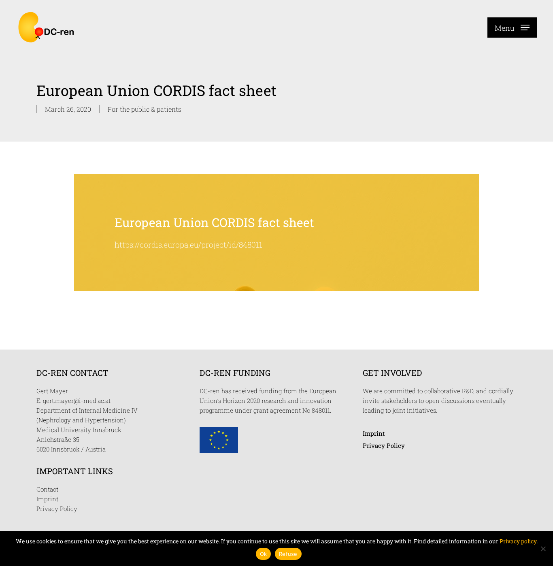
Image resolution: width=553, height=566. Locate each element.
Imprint (47, 499)
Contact (47, 489)
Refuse (288, 554)
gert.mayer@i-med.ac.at (77, 400)
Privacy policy (518, 541)
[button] (512, 27)
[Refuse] (543, 549)
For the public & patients (144, 109)
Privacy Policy (56, 509)
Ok (263, 554)
